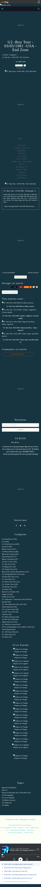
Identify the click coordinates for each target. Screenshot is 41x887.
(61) (17, 599)
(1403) (5, 542)
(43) (9, 622)
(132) (9, 569)
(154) (8, 564)
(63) (8, 597)
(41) (18, 627)
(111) (8, 579)
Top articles (20, 827)
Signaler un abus (35, 827)
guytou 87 (18, 454)
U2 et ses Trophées (8, 798)
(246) (10, 554)
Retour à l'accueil (20, 277)
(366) (7, 547)
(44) (6, 614)
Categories (13, 55)
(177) (9, 557)
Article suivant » (33, 273)
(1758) (9, 539)
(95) (9, 587)
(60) (6, 602)
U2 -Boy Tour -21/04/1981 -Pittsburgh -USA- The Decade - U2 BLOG (20, 191)
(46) (10, 612)
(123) (15, 572)
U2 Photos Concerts (8, 800)
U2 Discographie (7, 795)
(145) (9, 567)
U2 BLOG (5, 55)
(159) (9, 562)
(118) (13, 574)
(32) (7, 637)
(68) (7, 594)
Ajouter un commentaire (17, 354)
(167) (10, 559)
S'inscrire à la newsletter (10, 292)
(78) (7, 589)
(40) (8, 629)
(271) (9, 549)
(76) (10, 592)
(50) (9, 607)
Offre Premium (30, 830)
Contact (27, 827)
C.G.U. (7, 830)
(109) (10, 584)
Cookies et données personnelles (14, 832)
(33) (10, 632)
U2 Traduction (7, 803)
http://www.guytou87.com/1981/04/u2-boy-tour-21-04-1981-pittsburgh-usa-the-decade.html (20, 206)
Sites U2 (5, 790)
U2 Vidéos (5, 805)
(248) (10, 552)
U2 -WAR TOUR (20, 62)
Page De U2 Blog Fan (9, 788)
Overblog (32, 819)
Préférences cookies (28, 832)
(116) (10, 577)
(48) (10, 609)
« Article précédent (8, 273)
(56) (14, 604)
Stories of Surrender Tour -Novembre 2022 (16, 793)
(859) (10, 544)
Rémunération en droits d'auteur (18, 830)
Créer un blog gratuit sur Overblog (8, 827)
